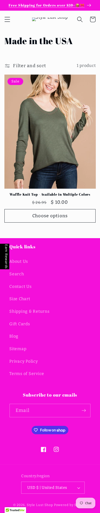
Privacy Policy (23, 361)
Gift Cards (19, 324)
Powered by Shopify (70, 505)
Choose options (50, 215)
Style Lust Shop (40, 505)
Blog (13, 336)
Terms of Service (26, 373)
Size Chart (19, 298)
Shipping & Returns (29, 311)
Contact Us (20, 286)
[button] (7, 19)
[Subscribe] (83, 410)
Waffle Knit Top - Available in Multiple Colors (50, 194)
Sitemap (17, 348)
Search (16, 274)
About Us (18, 261)
